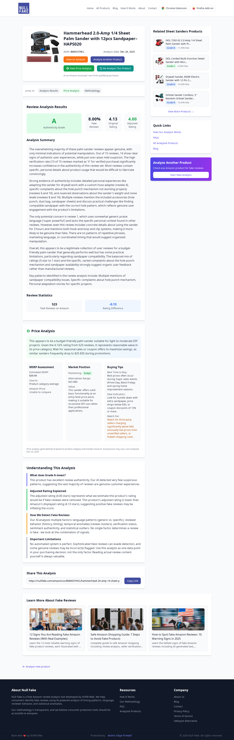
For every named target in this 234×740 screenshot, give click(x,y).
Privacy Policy (181, 711)
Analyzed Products (130, 711)
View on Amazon (75, 59)
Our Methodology (130, 701)
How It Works (128, 8)
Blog (115, 8)
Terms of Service (183, 716)
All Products (103, 8)
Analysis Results (49, 90)
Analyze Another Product (107, 59)
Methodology (92, 90)
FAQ (122, 706)
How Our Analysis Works (167, 132)
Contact (152, 8)
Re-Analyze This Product (117, 68)
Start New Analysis (181, 174)
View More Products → (181, 111)
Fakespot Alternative (185, 720)
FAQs (156, 137)
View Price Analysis (80, 68)
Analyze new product (38, 666)
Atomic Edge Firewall (120, 735)
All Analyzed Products (165, 143)
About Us (179, 696)
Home (90, 8)
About (141, 8)
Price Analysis (71, 90)
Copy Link (132, 580)
